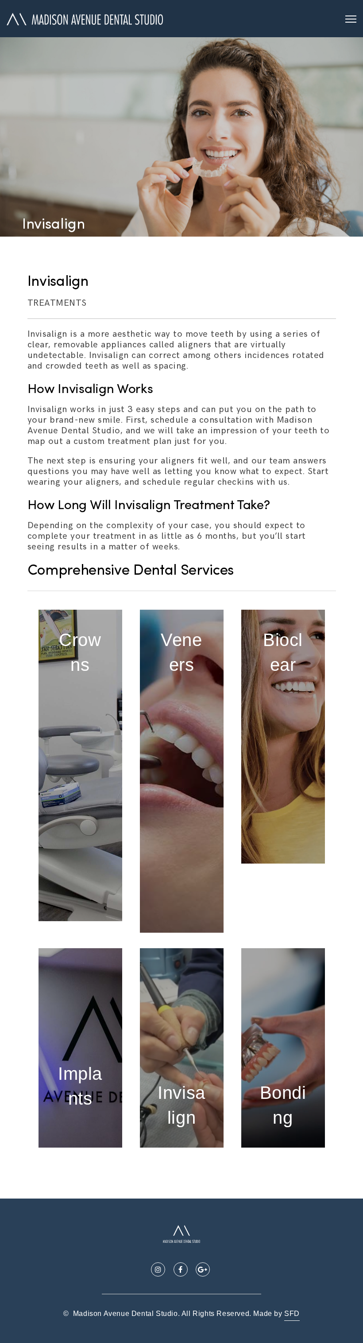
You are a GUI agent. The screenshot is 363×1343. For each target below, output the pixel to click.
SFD (292, 1313)
